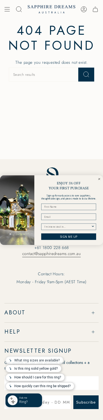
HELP (12, 332)
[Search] (86, 75)
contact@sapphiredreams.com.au (51, 254)
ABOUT (15, 313)
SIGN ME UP (68, 237)
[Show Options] (93, 227)
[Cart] (95, 9)
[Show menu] (7, 9)
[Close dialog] (99, 179)
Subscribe (86, 402)
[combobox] (67, 227)
